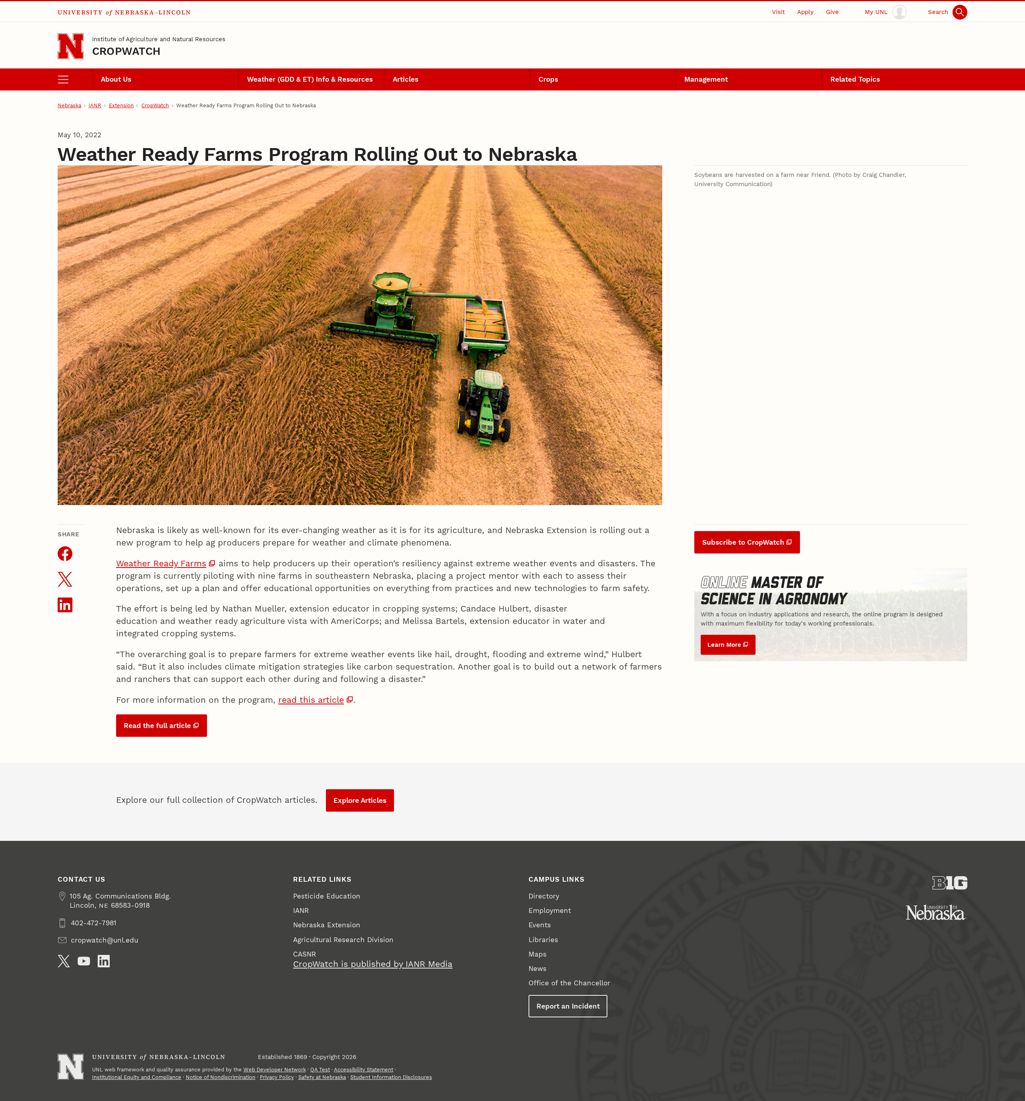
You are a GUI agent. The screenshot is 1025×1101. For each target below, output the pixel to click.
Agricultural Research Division (343, 940)
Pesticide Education (326, 896)
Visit (778, 12)
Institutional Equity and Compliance (136, 1077)
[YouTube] (84, 961)
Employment (550, 910)
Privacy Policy (277, 1077)
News (538, 969)
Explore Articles (360, 800)
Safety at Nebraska (322, 1077)
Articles (405, 79)
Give (832, 12)
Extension (121, 105)
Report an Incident (568, 1006)
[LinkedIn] (104, 961)
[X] (64, 961)
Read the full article (157, 726)
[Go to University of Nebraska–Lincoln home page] (71, 46)
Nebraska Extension (326, 925)
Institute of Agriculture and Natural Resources (158, 39)
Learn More (724, 644)
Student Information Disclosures (391, 1077)
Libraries (543, 940)
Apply (805, 12)
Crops (548, 79)
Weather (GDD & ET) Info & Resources (310, 79)
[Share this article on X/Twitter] (65, 579)
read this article (311, 700)
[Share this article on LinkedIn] (65, 605)
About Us (116, 79)
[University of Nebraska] (936, 912)
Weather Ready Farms (161, 563)
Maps (538, 954)
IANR (94, 105)
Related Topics (855, 79)
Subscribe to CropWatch (743, 542)
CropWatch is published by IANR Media (372, 964)
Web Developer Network (274, 1070)
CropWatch (126, 51)
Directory (544, 896)
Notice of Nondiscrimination (220, 1077)
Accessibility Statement (363, 1070)
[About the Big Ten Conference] (950, 883)
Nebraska (69, 105)
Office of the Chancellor (569, 983)
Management (706, 79)
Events (540, 925)
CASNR (304, 954)
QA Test (320, 1070)
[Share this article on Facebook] (65, 553)
